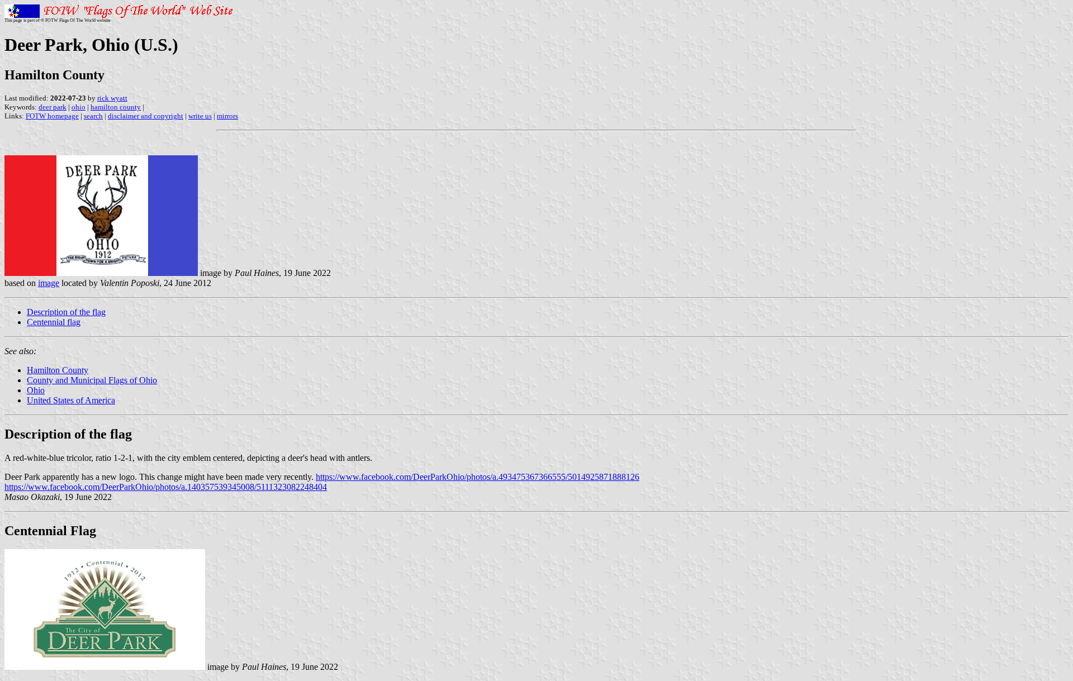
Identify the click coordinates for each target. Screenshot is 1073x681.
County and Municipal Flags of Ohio (92, 380)
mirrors (227, 116)
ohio (79, 107)
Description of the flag (66, 312)
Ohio (36, 390)
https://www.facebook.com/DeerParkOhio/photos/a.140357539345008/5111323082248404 (165, 487)
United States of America (71, 400)
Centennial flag (53, 322)
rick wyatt (112, 98)
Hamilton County (57, 370)
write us (200, 116)
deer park (53, 107)
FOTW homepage (52, 116)
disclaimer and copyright (145, 116)
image (48, 283)
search (93, 116)
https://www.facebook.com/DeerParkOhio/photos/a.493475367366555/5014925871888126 (477, 477)
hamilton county (116, 107)
